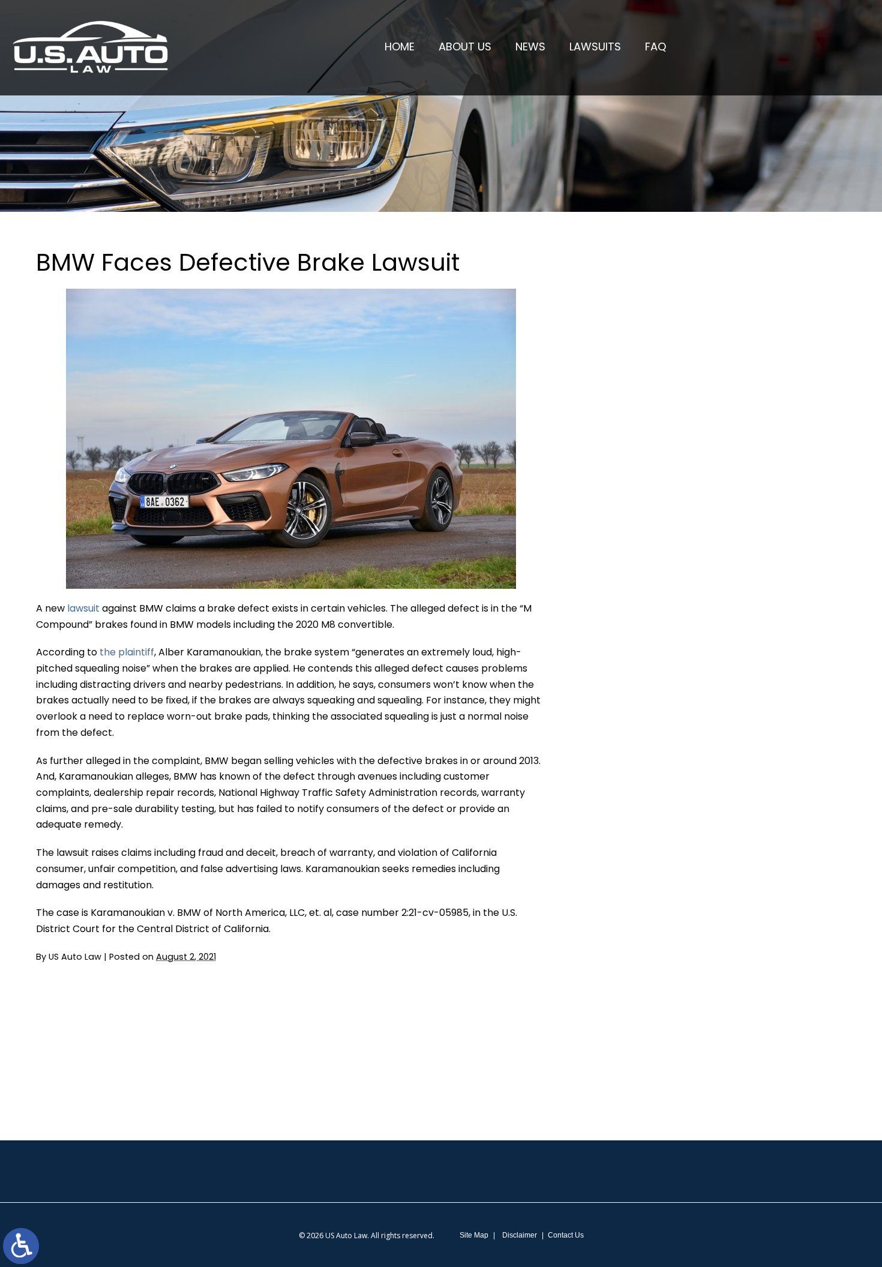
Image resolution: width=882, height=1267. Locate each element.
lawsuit (84, 608)
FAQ (655, 46)
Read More (646, 364)
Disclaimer (519, 1235)
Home (400, 46)
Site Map (474, 1235)
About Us (465, 46)
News (530, 46)
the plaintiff (127, 652)
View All (663, 648)
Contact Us (566, 1235)
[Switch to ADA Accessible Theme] (21, 1246)
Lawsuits (595, 46)
